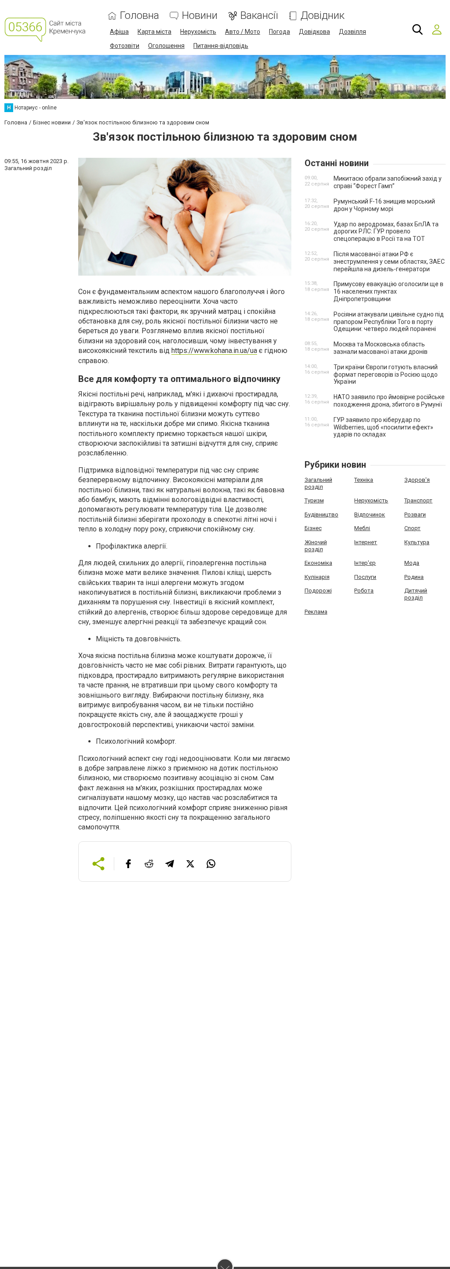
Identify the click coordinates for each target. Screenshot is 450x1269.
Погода (279, 31)
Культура (416, 542)
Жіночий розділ (316, 546)
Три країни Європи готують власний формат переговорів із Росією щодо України (386, 374)
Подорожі (318, 590)
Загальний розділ (318, 483)
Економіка (318, 563)
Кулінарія (317, 577)
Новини (200, 16)
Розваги (415, 514)
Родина (414, 577)
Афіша (119, 31)
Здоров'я (417, 479)
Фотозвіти (124, 45)
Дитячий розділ (415, 594)
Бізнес (313, 528)
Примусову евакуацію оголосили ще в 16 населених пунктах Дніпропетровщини (388, 291)
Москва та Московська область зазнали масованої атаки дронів (381, 348)
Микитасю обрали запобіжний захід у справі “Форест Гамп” (388, 182)
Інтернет (365, 542)
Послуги (365, 577)
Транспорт (418, 500)
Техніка (363, 479)
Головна (139, 16)
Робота (364, 590)
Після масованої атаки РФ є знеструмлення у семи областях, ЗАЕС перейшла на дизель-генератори (389, 262)
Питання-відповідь (220, 45)
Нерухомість (198, 31)
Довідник (323, 16)
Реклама (316, 611)
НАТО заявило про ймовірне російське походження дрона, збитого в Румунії (389, 400)
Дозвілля (352, 31)
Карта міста (154, 31)
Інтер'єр (365, 563)
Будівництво (321, 514)
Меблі (362, 528)
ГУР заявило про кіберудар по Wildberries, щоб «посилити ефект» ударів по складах (383, 427)
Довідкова (314, 31)
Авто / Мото (242, 31)
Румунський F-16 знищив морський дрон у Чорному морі (384, 205)
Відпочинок (369, 514)
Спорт (412, 528)
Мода (411, 563)
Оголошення (166, 45)
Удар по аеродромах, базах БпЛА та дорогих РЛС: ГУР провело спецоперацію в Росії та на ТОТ (386, 232)
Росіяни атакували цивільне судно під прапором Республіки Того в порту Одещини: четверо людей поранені (389, 322)
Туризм (314, 500)
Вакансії (259, 16)
